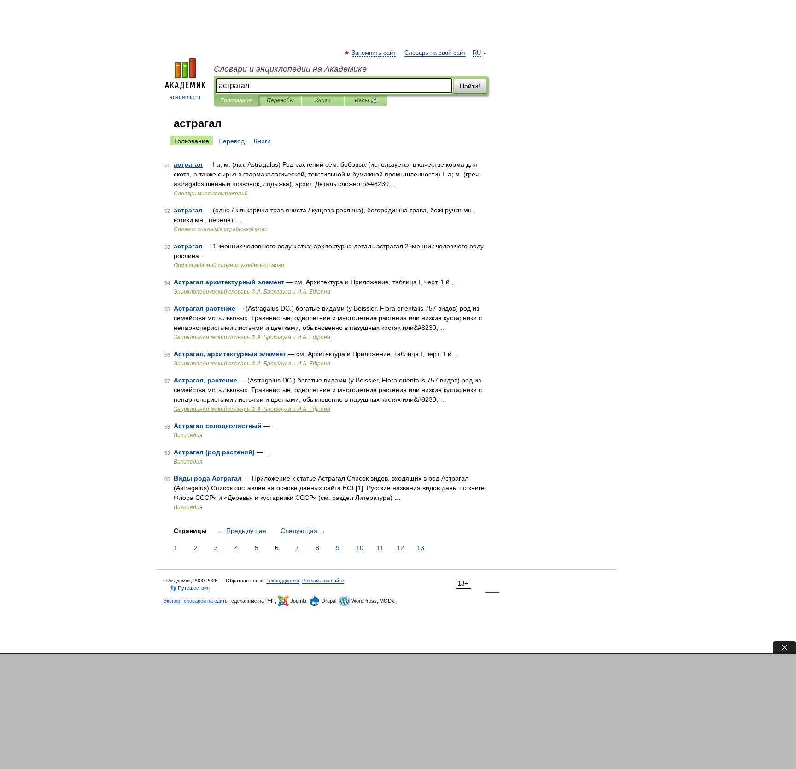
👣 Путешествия (190, 588)
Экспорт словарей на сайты (195, 601)
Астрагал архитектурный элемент (229, 282)
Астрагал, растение (205, 380)
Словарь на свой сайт (435, 53)
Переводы (280, 100)
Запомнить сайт (374, 53)
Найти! (470, 86)
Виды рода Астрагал (208, 478)
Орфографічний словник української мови (229, 265)
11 (379, 548)
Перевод (231, 141)
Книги (323, 100)
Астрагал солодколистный (218, 425)
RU (477, 53)
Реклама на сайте (323, 580)
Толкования (236, 100)
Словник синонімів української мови (221, 229)
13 (420, 548)
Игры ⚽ (366, 100)
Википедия (188, 435)
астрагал (188, 164)
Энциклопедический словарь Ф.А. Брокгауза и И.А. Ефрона (252, 291)
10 (359, 548)
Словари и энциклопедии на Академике (290, 69)
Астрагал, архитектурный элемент (230, 354)
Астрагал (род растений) (214, 452)
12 (400, 548)
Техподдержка (282, 580)
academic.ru (185, 97)
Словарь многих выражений (211, 193)
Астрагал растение (204, 308)
